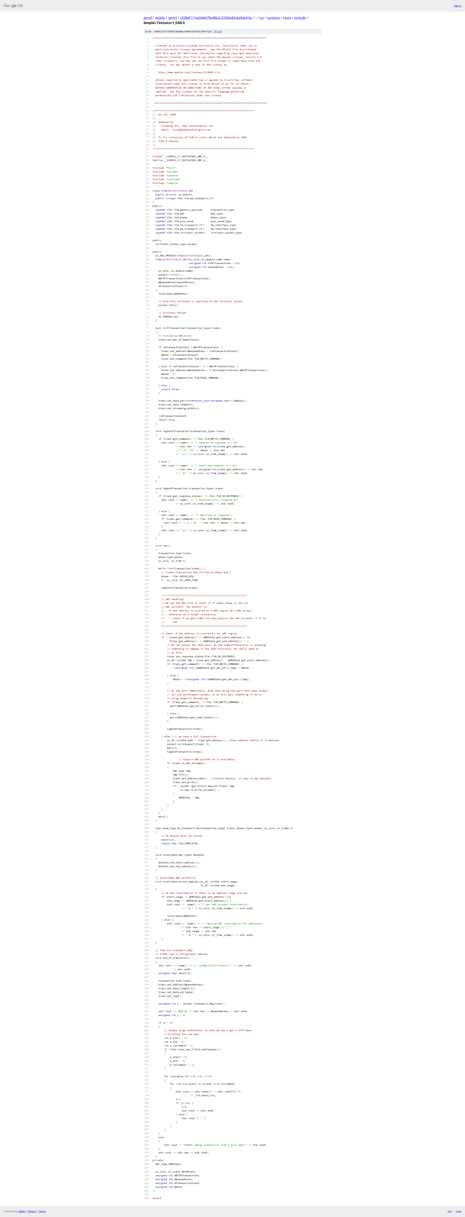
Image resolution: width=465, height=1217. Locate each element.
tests (287, 17)
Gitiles (21, 1211)
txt (450, 1211)
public (160, 17)
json (458, 1211)
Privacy (32, 1211)
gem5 (147, 17)
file (218, 31)
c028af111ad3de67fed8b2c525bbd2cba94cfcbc (216, 17)
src (261, 17)
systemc (273, 17)
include (300, 17)
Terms (42, 1211)
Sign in (457, 5)
